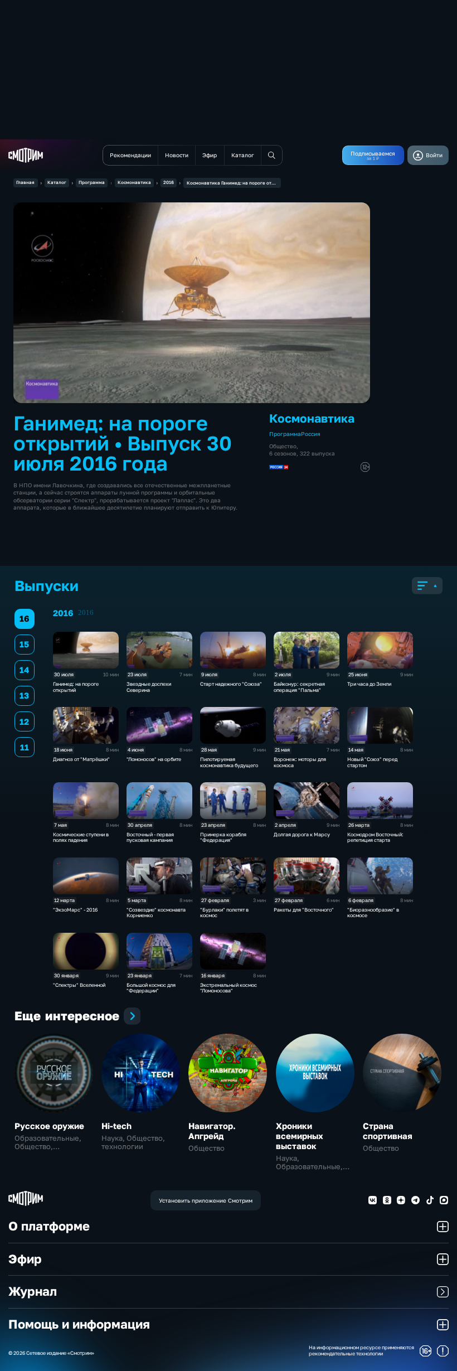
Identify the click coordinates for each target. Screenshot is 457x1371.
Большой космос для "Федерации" (151, 988)
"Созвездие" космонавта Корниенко (156, 913)
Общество (282, 446)
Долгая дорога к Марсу (302, 834)
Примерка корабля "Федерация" (223, 837)
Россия (310, 433)
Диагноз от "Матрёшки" (81, 759)
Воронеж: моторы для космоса (300, 762)
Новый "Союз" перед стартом (372, 762)
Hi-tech (116, 1126)
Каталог (56, 182)
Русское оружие (49, 1126)
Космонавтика (134, 182)
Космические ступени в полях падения (81, 837)
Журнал (32, 1291)
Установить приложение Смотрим (205, 1200)
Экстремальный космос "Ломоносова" (228, 988)
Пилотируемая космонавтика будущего (229, 762)
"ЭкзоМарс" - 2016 (75, 910)
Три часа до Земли (369, 684)
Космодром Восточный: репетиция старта (375, 837)
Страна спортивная (387, 1131)
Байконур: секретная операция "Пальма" (299, 687)
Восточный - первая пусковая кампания (150, 837)
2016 (168, 182)
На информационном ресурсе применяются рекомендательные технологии (361, 1351)
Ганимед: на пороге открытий (76, 687)
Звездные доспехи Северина (149, 687)
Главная (25, 182)
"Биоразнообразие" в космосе (373, 913)
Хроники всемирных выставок (299, 1136)
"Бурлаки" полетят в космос (224, 913)
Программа (92, 182)
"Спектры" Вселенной (79, 985)
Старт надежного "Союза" (231, 684)
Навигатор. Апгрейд (212, 1131)
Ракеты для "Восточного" (304, 910)
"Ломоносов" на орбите (154, 759)
